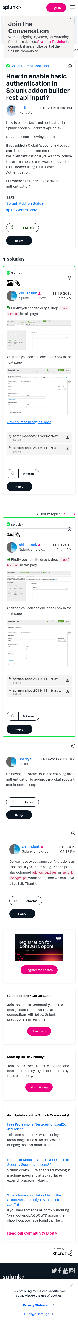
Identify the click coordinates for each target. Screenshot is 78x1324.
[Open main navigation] (72, 7)
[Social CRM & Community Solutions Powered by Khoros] (62, 1252)
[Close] (71, 1285)
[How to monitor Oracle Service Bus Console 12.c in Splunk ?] (65, 513)
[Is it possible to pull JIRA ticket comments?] (73, 513)
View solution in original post (28, 422)
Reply (19, 240)
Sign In (56, 8)
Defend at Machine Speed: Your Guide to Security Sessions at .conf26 (38, 1162)
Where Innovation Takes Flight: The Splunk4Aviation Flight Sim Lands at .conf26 (35, 1200)
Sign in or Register (51, 41)
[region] (39, 1301)
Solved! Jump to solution (30, 66)
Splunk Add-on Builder (25, 203)
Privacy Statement (36, 1305)
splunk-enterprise (21, 210)
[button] (69, 67)
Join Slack (39, 1031)
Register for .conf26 (39, 970)
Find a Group (39, 1087)
